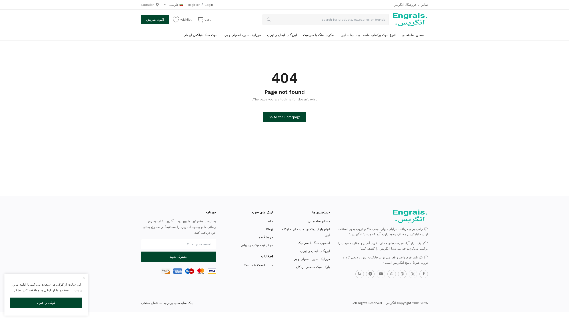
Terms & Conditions (258, 265)
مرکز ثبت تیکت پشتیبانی (256, 245)
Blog (269, 229)
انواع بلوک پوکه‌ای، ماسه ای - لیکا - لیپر (369, 35)
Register (194, 4)
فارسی (173, 4)
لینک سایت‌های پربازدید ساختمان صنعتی (167, 303)
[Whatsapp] (391, 274)
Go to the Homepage (284, 117)
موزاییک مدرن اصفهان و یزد (242, 35)
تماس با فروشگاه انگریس (410, 4)
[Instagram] (402, 274)
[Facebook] (423, 274)
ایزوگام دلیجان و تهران (282, 35)
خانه (270, 221)
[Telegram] (370, 274)
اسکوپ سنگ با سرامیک (319, 35)
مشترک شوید (178, 256)
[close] (84, 278)
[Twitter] (413, 274)
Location (148, 4)
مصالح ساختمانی (413, 35)
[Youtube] (381, 274)
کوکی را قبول (46, 302)
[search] (268, 19)
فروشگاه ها (265, 237)
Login (209, 4)
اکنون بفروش (155, 19)
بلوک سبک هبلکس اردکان (201, 35)
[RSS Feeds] (359, 274)
